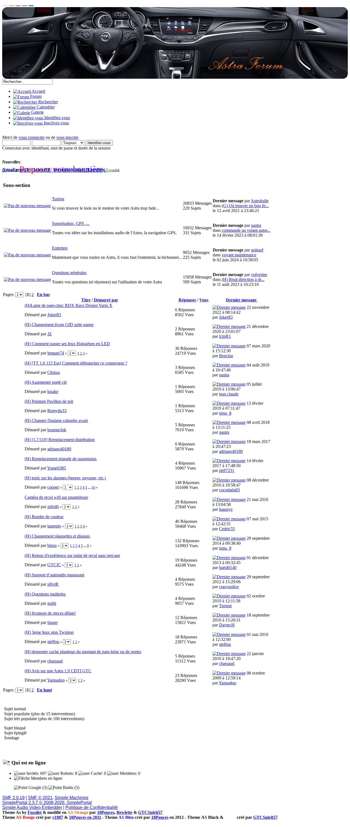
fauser (52, 622)
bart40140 (228, 567)
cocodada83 (229, 490)
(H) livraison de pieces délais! (50, 613)
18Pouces (105, 812)
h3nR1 (225, 336)
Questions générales (69, 272)
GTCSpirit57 (150, 812)
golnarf (257, 250)
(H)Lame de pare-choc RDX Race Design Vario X (68, 305)
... (89, 487)
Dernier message (242, 300)
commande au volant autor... (246, 230)
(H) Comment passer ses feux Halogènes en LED (67, 343)
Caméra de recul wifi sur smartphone (56, 497)
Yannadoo (56, 680)
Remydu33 (56, 410)
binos (52, 545)
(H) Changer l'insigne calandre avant (56, 420)
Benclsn (226, 355)
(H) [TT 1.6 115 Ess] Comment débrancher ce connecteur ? (76, 363)
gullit (51, 603)
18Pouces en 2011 (85, 817)
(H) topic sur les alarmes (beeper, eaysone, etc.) (65, 478)
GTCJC (54, 564)
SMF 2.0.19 (13, 797)
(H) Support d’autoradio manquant (54, 575)
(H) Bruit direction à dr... (243, 279)
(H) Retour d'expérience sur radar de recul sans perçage (72, 555)
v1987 (57, 817)
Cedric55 (227, 528)
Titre (86, 300)
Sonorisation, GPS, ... (70, 223)
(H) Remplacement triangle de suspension (61, 458)
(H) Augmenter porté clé (46, 382)
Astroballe (260, 200)
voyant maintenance (239, 255)
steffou (53, 641)
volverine (259, 274)
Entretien (60, 248)
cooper (53, 487)
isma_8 (225, 413)
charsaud (55, 661)
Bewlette (124, 812)
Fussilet (35, 812)
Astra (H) (41, 169)
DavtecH (227, 625)
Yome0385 (56, 468)
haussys (225, 509)
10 (93, 487)
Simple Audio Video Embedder (32, 807)
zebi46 (53, 506)
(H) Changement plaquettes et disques (57, 536)
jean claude (228, 394)
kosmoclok (56, 429)
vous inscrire (67, 137)
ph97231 (226, 470)
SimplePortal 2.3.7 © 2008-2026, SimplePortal (47, 802)
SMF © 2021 (40, 797)
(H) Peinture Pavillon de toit (49, 401)
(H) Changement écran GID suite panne (59, 324)
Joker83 (54, 314)
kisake (52, 391)
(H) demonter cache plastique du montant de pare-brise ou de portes (83, 651)
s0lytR (53, 584)
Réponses (187, 300)
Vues (203, 300)
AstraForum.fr (16, 169)
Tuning (58, 199)
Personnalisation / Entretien (79, 169)
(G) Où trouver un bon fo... (245, 205)
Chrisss (53, 372)
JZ (49, 334)
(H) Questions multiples (45, 594)
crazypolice (229, 586)
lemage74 (55, 353)
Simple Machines (71, 797)
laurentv (54, 526)
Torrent (225, 605)
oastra (256, 225)
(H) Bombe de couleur (44, 516)
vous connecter (32, 137)
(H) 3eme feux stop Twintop (49, 632)
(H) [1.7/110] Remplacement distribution (60, 439)
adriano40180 (59, 449)
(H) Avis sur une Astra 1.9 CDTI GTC (58, 670)
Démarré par (106, 300)
